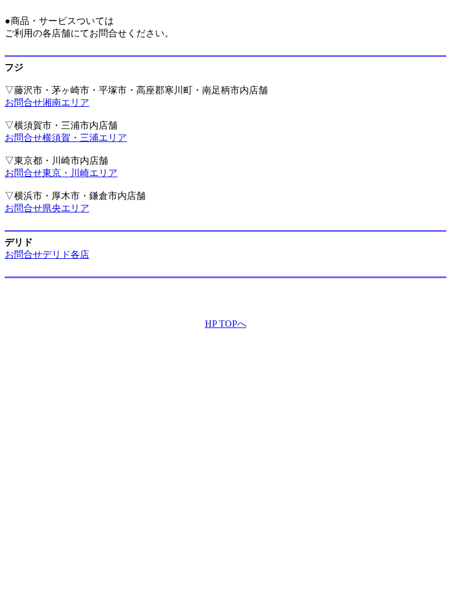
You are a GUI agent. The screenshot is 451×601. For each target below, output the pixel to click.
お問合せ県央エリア (47, 208)
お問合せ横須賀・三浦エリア (66, 138)
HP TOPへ (226, 324)
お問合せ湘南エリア (47, 102)
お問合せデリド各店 (47, 254)
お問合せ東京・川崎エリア (61, 173)
